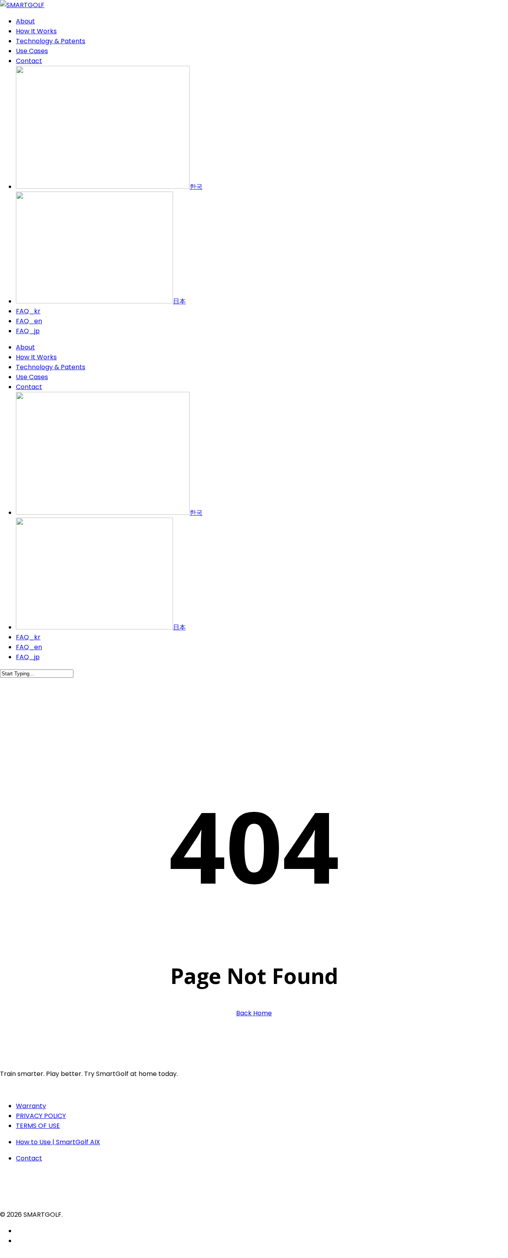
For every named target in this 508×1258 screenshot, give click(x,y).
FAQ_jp (28, 657)
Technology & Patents (50, 367)
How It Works (36, 357)
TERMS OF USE (38, 1125)
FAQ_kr (28, 637)
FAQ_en (29, 647)
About (25, 347)
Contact (29, 386)
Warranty (31, 1105)
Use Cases (32, 377)
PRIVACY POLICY (41, 1115)
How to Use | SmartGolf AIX (58, 1142)
